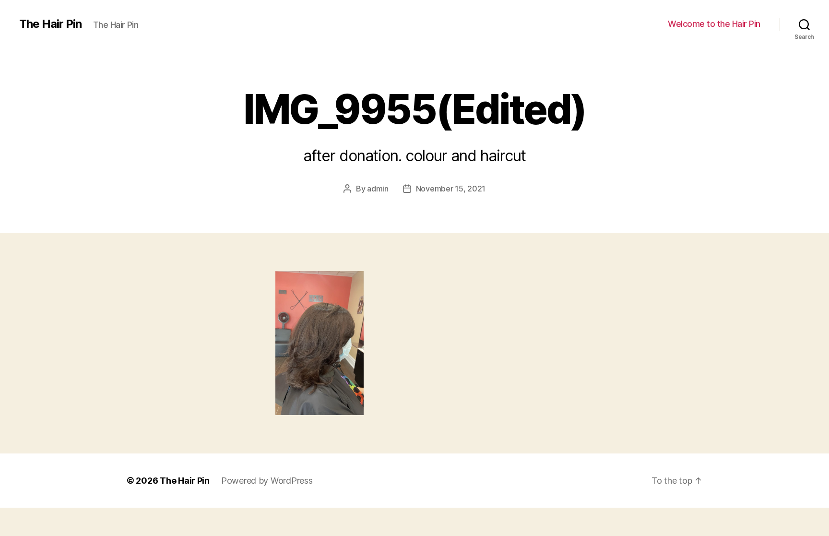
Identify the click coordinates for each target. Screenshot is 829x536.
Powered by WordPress (267, 481)
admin (378, 188)
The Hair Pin (50, 24)
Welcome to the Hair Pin (714, 24)
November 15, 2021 (451, 188)
